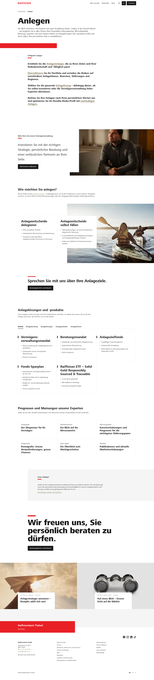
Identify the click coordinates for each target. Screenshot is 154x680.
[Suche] (119, 3)
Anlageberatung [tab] (32, 327)
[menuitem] (94, 3)
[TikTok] (135, 637)
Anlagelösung (63, 85)
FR (133, 672)
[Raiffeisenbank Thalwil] (24, 3)
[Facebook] (124, 637)
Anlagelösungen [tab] (47, 327)
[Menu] (124, 3)
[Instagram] (127, 637)
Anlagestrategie (55, 63)
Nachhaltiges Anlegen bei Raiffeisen (50, 492)
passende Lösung (38, 194)
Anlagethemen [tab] (76, 327)
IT (135, 672)
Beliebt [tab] (20, 327)
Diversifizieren (35, 73)
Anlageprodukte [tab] (62, 327)
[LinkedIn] (131, 637)
